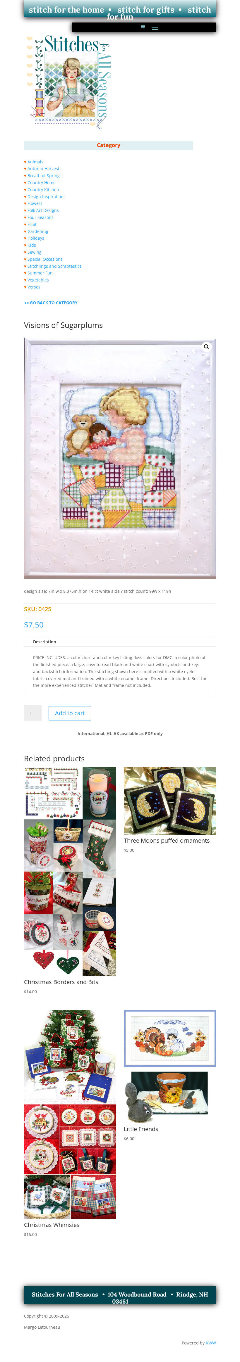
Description (44, 641)
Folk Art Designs (43, 210)
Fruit (32, 224)
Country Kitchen (43, 189)
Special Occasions (45, 259)
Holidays (36, 238)
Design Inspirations (47, 196)
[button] (206, 347)
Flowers (35, 203)
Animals (35, 162)
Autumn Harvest (43, 168)
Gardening (38, 231)
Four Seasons (41, 217)
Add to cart (70, 713)
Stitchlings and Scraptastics (55, 266)
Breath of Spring (44, 175)
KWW (211, 1343)
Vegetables (38, 280)
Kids (32, 245)
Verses (34, 287)
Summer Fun (40, 273)
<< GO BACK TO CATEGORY (51, 302)
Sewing (35, 252)
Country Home (42, 182)
